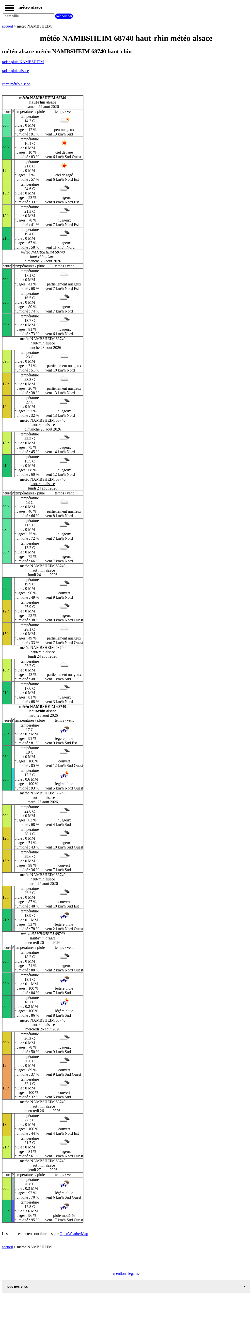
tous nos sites (17, 1286)
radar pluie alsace (15, 71)
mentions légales (126, 1273)
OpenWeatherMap (74, 1234)
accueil (7, 26)
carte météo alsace (16, 84)
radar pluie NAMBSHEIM (23, 62)
